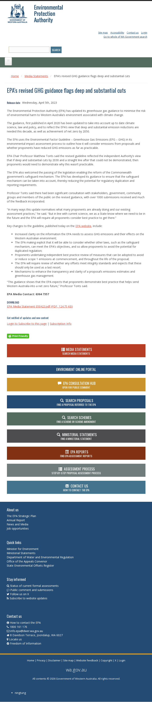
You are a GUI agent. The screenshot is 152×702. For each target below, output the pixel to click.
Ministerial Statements (21, 553)
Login (144, 32)
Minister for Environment (23, 549)
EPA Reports (76, 453)
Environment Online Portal (76, 369)
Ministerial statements (79, 436)
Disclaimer (54, 660)
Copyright (106, 660)
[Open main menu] (8, 61)
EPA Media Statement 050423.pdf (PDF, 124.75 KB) (40, 306)
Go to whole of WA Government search (125, 36)
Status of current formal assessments (34, 586)
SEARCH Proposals (76, 402)
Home (15, 76)
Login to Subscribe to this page (27, 324)
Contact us (133, 32)
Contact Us (76, 487)
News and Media (17, 524)
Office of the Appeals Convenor (27, 561)
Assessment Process (76, 470)
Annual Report (16, 520)
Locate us (15, 639)
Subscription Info (60, 324)
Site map (103, 32)
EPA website (83, 226)
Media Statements (36, 76)
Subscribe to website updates (28, 598)
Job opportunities (18, 528)
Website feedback (87, 660)
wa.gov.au (76, 669)
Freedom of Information (25, 643)
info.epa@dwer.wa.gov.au (26, 631)
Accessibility (117, 32)
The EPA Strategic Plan (21, 516)
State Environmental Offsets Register (30, 565)
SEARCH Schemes (76, 419)
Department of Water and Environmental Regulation (40, 557)
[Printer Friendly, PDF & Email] (18, 335)
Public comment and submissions (31, 590)
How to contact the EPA (25, 622)
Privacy (41, 660)
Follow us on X (19, 594)
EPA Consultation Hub (79, 385)
